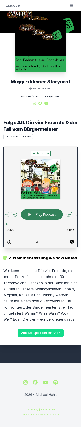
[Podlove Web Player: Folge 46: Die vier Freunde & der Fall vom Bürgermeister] (40, 197)
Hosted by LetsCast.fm (40, 409)
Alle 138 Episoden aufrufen (40, 333)
